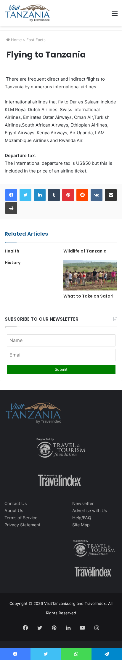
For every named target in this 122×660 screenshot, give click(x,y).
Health (12, 251)
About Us (13, 510)
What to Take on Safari (88, 296)
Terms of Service (20, 517)
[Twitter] (25, 195)
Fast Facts (36, 39)
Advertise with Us (89, 510)
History (12, 263)
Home (16, 39)
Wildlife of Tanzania (85, 251)
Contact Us (15, 503)
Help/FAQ (81, 517)
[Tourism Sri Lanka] (27, 13)
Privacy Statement (22, 524)
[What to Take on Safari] (90, 275)
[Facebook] (11, 195)
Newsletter (83, 503)
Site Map (81, 524)
